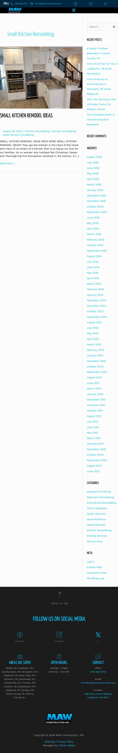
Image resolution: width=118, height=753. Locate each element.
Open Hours (59, 663)
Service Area (94, 541)
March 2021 (94, 438)
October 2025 (95, 206)
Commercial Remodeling (101, 502)
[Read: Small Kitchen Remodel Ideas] (41, 77)
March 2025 (94, 234)
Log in (90, 561)
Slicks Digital (67, 745)
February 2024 (95, 289)
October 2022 (95, 366)
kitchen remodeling (64, 131)
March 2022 (94, 388)
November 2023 (96, 305)
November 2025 (96, 201)
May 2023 (93, 333)
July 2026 (93, 162)
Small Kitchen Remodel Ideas (26, 116)
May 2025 (93, 223)
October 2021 (95, 410)
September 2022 (97, 372)
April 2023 (93, 339)
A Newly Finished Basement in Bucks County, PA (98, 53)
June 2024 (93, 267)
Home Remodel (96, 524)
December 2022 (96, 361)
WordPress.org (95, 578)
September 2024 (97, 250)
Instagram (59, 641)
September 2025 (97, 212)
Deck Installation (97, 508)
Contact (98, 663)
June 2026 (93, 168)
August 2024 (94, 256)
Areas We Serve (20, 663)
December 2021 (96, 399)
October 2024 (95, 245)
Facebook (19, 641)
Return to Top (60, 603)
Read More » (7, 163)
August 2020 (94, 465)
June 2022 (93, 383)
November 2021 (96, 405)
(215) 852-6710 (98, 672)
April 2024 (93, 278)
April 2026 (93, 178)
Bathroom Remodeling (100, 497)
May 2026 (93, 173)
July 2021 (92, 421)
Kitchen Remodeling (37, 131)
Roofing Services (97, 535)
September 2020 (97, 460)
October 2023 (95, 311)
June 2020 (93, 471)
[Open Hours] (59, 656)
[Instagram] (59, 635)
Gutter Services (96, 513)
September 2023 (97, 316)
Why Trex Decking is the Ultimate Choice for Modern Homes (101, 104)
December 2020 (96, 449)
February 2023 (95, 349)
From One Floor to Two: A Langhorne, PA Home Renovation (102, 68)
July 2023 (93, 327)
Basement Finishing (99, 491)
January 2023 (95, 355)
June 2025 (93, 217)
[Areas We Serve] (19, 656)
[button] (73, 10)
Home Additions (96, 519)
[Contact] (98, 656)
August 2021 (94, 416)
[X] (98, 635)
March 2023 (94, 344)
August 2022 (94, 377)
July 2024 (92, 261)
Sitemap (50, 741)
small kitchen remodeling (18, 134)
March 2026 (94, 184)
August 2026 (94, 156)
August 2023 (94, 322)
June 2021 (93, 427)
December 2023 (96, 300)
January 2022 (95, 394)
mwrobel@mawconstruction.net (98, 682)
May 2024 (92, 272)
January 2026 (95, 190)
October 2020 (95, 454)
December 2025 (96, 195)
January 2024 (95, 294)
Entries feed (94, 567)
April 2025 (93, 228)
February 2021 (95, 443)
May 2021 (92, 432)
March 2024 (94, 283)
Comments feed (96, 572)
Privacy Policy (65, 741)
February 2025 (95, 239)
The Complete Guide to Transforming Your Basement (101, 119)
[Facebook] (20, 635)
